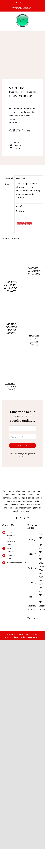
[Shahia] (24, 217)
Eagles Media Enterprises (31, 637)
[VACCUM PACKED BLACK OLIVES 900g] (22, 56)
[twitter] (20, 518)
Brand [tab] (7, 184)
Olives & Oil (21, 129)
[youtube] (28, 518)
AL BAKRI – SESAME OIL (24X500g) (34, 271)
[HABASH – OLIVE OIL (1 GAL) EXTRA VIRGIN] (11, 249)
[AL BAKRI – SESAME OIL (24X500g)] (34, 249)
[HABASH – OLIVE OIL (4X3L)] (11, 357)
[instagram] (24, 518)
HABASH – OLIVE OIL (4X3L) (11, 386)
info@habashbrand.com (22, 9)
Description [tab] (8, 178)
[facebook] (16, 518)
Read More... (26, 511)
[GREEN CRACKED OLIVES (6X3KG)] (11, 303)
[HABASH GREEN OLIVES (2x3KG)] (34, 303)
